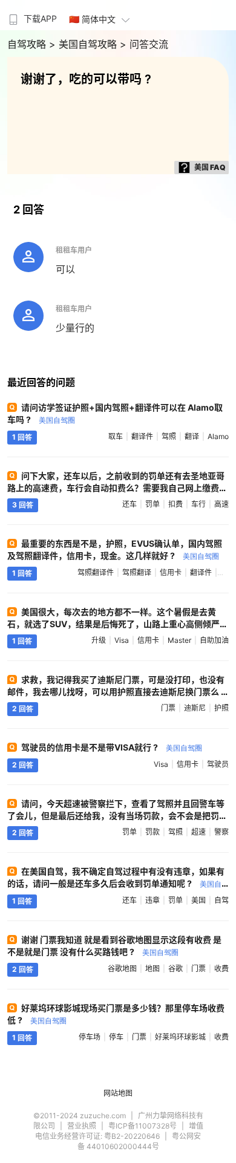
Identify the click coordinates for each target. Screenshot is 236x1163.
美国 (198, 900)
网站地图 (118, 1093)
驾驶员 (218, 764)
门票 (168, 707)
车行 (198, 504)
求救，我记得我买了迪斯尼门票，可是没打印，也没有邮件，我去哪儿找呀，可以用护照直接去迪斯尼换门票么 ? (116, 691)
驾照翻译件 (95, 572)
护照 (221, 707)
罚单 (152, 504)
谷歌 (175, 968)
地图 (152, 968)
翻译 (192, 436)
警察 (221, 831)
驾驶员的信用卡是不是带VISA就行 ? (111, 747)
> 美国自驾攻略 (84, 44)
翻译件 (142, 436)
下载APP (40, 18)
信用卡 (171, 572)
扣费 (175, 504)
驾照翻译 (136, 572)
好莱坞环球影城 (180, 1036)
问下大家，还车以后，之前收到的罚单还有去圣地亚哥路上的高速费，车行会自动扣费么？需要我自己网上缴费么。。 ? (116, 488)
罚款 (152, 831)
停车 (116, 1036)
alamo (218, 436)
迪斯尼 (195, 707)
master (179, 640)
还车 (129, 504)
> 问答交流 (144, 44)
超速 (198, 831)
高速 (221, 504)
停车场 (89, 1036)
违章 (152, 900)
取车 (115, 436)
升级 (98, 640)
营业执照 (81, 1125)
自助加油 (214, 640)
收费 (221, 968)
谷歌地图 (122, 968)
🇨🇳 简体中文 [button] (92, 19)
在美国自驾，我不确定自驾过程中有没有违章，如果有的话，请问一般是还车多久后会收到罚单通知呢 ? (116, 883)
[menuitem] (31, 15)
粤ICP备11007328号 (142, 1125)
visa (121, 640)
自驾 (221, 900)
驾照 (169, 436)
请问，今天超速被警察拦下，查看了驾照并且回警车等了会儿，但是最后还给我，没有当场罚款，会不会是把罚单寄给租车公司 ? (117, 815)
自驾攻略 (28, 44)
